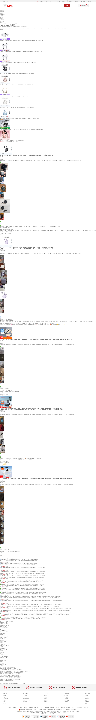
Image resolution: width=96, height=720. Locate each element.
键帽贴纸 (2, 19)
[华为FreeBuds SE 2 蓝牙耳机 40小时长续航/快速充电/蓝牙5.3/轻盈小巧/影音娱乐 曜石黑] (6, 148)
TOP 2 (1, 325)
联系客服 (4, 703)
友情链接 (47, 707)
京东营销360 (8, 683)
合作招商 (25, 707)
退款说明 (66, 698)
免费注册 (41, 1)
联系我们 (15, 707)
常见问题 (4, 700)
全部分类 (2, 10)
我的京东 (52, 1)
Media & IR (86, 707)
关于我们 (9, 707)
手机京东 (70, 1)
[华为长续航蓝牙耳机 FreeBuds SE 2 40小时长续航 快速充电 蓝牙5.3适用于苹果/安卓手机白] (19, 563)
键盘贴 (1, 18)
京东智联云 (13, 683)
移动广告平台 (18, 683)
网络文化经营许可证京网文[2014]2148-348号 (53, 711)
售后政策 (66, 695)
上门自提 (25, 695)
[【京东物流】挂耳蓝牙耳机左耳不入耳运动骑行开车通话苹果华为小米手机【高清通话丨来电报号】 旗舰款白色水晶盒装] (6, 471)
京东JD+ (87, 703)
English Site (79, 707)
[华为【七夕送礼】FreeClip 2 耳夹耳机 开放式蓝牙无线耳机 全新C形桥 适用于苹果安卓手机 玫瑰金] (5, 79)
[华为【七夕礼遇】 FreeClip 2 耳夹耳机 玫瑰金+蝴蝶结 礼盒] (5, 134)
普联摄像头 (2, 14)
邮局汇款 (45, 700)
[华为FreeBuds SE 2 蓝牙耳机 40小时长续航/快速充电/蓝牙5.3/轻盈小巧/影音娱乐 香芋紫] (6, 241)
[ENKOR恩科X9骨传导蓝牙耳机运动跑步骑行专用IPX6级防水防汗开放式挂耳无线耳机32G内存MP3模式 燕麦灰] (23, 617)
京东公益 (73, 707)
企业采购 (63, 1)
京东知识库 (2, 11)
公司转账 (45, 701)
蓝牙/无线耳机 (5, 23)
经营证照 (64, 712)
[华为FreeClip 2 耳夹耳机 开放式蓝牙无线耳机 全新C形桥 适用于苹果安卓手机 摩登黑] (5, 68)
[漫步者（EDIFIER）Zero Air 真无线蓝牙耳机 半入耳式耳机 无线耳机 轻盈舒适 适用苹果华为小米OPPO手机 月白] (23, 588)
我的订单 (47, 1)
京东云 (53, 713)
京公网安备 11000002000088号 (26, 709)
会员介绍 (4, 697)
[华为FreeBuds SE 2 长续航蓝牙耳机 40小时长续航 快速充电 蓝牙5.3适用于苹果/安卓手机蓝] (19, 559)
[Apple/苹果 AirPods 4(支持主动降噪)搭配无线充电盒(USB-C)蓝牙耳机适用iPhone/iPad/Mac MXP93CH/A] (5, 45)
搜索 (67, 5)
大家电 (4, 701)
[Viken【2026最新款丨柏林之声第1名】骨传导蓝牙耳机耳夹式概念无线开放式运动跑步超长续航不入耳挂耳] (5, 123)
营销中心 (36, 707)
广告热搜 (23, 683)
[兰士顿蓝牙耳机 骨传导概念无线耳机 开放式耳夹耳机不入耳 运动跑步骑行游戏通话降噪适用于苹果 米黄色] (22, 584)
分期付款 (45, 698)
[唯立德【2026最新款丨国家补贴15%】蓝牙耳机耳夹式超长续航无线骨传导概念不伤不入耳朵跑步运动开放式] (22, 567)
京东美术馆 (2, 21)
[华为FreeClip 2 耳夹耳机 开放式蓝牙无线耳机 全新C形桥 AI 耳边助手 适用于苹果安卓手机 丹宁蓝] (5, 112)
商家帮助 (31, 707)
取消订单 (66, 701)
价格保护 (66, 697)
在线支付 (45, 697)
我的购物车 (83, 5)
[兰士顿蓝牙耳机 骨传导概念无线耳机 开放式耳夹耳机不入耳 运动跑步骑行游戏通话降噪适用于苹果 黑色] (21, 580)
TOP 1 (1, 234)
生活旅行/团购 (5, 698)
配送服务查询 (26, 698)
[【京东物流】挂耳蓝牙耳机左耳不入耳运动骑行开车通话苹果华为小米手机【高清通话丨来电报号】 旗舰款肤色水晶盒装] (6, 332)
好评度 (3, 157)
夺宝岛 (86, 695)
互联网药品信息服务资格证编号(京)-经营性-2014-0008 (54, 709)
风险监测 (63, 707)
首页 (1, 23)
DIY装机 (86, 697)
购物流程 (4, 695)
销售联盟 (52, 707)
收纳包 (1, 17)
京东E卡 (86, 700)
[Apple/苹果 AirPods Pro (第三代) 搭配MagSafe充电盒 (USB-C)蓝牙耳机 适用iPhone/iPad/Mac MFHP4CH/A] (5, 34)
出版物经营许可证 (39, 711)
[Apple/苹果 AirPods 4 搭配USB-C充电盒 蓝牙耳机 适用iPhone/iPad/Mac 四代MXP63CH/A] (5, 57)
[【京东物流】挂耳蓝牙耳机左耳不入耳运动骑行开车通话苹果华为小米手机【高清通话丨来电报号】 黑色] (6, 402)
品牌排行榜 (2, 13)
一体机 (1, 15)
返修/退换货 (66, 700)
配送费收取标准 (26, 700)
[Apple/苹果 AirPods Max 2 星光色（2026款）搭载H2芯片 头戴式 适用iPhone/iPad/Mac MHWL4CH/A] (5, 90)
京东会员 (58, 1)
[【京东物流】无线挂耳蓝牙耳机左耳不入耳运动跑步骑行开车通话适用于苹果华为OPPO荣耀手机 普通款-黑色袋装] (23, 592)
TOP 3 (1, 395)
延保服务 (87, 698)
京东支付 (49, 713)
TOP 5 (1, 556)
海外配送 (25, 701)
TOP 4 (1, 465)
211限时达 (25, 697)
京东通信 (87, 701)
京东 (13, 6)
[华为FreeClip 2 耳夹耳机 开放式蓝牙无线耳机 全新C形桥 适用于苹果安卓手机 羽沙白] (5, 101)
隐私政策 (68, 707)
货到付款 (45, 695)
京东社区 (57, 707)
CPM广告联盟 (3, 683)
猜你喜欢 (2, 29)
